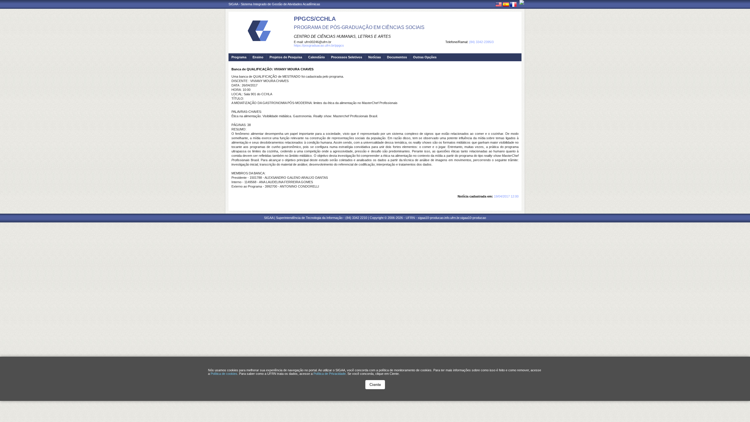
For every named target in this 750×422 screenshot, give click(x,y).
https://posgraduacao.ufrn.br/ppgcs (319, 45)
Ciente (375, 384)
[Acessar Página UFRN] (521, 2)
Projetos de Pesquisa (286, 57)
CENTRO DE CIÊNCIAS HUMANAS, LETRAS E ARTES (342, 36)
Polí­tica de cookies (224, 373)
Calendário (316, 57)
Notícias (374, 57)
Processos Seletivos (346, 57)
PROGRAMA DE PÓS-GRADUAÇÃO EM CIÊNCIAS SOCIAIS (359, 27)
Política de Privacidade (329, 373)
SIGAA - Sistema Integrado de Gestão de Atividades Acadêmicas (274, 4)
